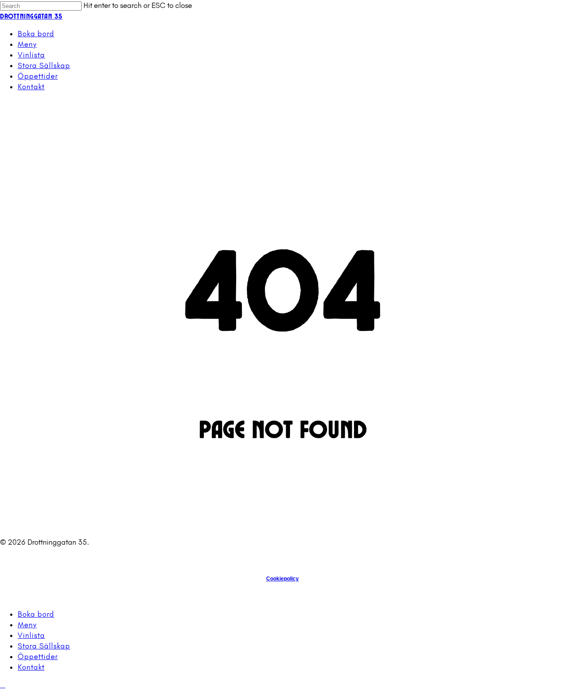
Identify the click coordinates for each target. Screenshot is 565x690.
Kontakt (31, 667)
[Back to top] (2, 684)
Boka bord (36, 614)
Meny (27, 624)
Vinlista (31, 635)
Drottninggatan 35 (31, 15)
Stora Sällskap (44, 645)
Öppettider (38, 656)
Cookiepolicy (282, 579)
